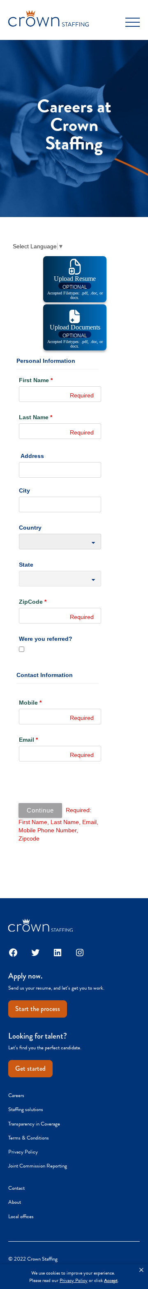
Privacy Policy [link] (74, 1280)
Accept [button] (111, 1280)
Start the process (37, 1008)
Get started (30, 1068)
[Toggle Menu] (132, 22)
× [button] (141, 1270)
